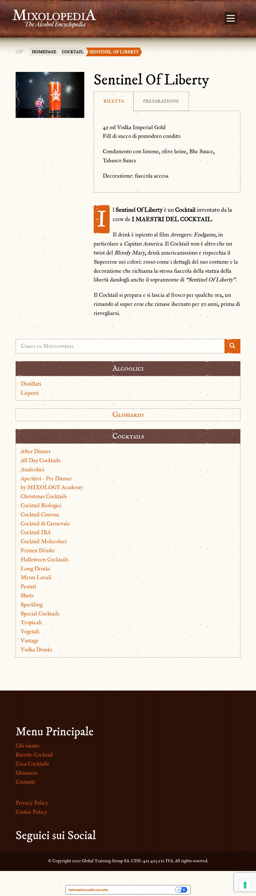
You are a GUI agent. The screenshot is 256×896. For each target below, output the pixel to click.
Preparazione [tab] (161, 101)
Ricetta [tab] (113, 101)
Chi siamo (27, 745)
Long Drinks (35, 568)
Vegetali (30, 631)
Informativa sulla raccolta (88, 890)
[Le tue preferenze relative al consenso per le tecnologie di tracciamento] (245, 885)
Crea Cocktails (32, 763)
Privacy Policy (32, 802)
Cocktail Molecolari (44, 541)
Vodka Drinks (36, 649)
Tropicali (31, 622)
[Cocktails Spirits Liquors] (51, 15)
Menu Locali (36, 577)
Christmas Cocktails (44, 496)
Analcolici (32, 469)
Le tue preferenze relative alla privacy (143, 890)
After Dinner (36, 451)
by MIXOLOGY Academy (52, 487)
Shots (27, 595)
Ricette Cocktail (34, 754)
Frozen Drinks (38, 550)
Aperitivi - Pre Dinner (46, 478)
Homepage (44, 51)
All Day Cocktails (41, 460)
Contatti (25, 781)
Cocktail (73, 51)
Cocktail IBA (36, 532)
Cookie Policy (31, 811)
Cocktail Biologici (41, 505)
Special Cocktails (40, 613)
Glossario (128, 414)
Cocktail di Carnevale (45, 523)
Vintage (30, 640)
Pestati (28, 586)
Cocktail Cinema (40, 514)
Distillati (31, 383)
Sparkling (31, 604)
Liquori (30, 392)
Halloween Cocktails (44, 559)
